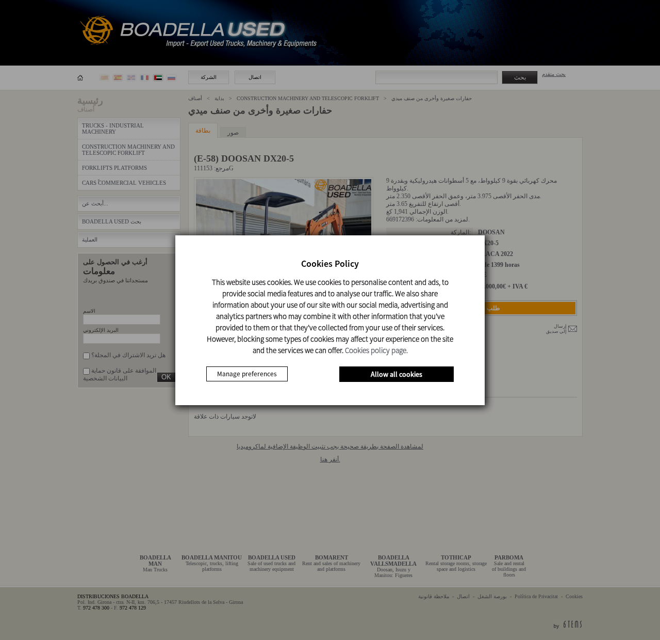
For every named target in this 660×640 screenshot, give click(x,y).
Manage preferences (247, 374)
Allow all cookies (396, 374)
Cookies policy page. (376, 350)
